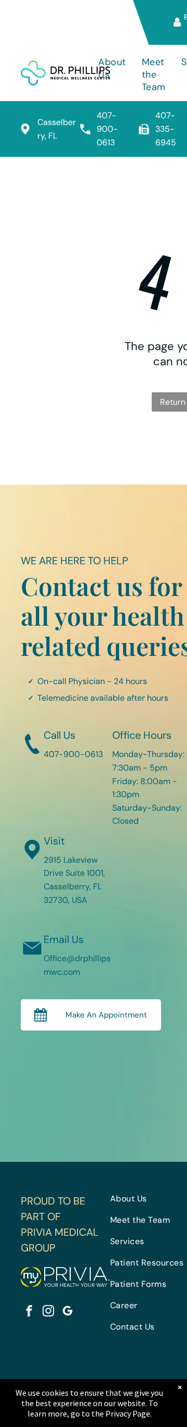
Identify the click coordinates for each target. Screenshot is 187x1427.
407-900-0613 (107, 128)
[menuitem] (112, 74)
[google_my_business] (67, 1312)
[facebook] (29, 1312)
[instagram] (48, 1312)
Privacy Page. (128, 1413)
